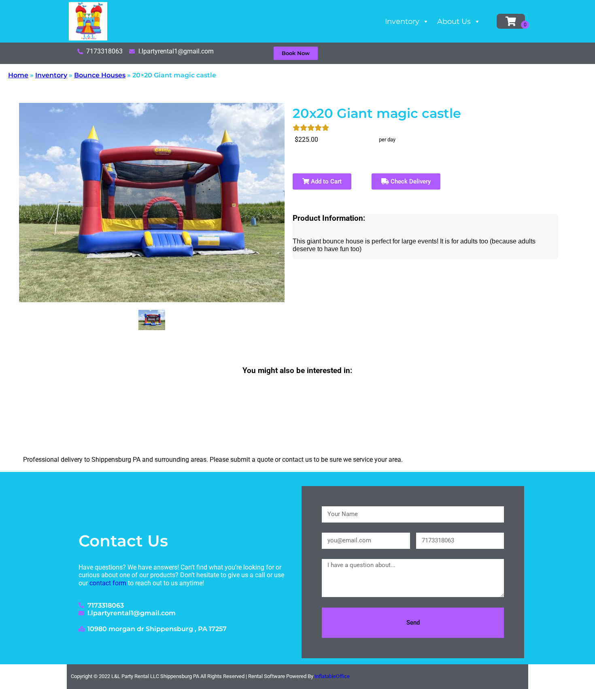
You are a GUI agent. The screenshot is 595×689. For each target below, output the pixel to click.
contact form (107, 583)
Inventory (402, 21)
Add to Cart (325, 181)
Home (18, 75)
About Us (454, 21)
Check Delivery (410, 181)
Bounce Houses (99, 75)
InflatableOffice (332, 676)
